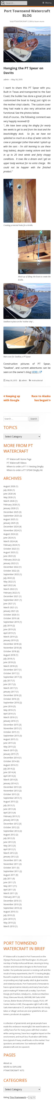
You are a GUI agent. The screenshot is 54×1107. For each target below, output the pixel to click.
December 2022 (10, 567)
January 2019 (9, 640)
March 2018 (9, 666)
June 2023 (8, 556)
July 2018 (7, 658)
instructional (37, 380)
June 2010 (8, 918)
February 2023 (10, 559)
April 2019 (8, 633)
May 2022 (8, 581)
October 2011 (9, 867)
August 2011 (9, 875)
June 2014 (8, 772)
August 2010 (9, 911)
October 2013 (9, 794)
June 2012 (8, 842)
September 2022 (11, 574)
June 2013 (8, 809)
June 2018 (8, 662)
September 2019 (11, 622)
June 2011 (8, 882)
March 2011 (9, 893)
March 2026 (9, 501)
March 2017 (9, 688)
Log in (32, 1097)
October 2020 (9, 614)
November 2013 (11, 790)
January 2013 (9, 819)
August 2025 (9, 519)
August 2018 (9, 655)
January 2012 (9, 856)
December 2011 (10, 860)
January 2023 (9, 563)
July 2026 (7, 490)
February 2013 (10, 816)
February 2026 (10, 504)
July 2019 (7, 625)
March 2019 (9, 636)
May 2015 (8, 746)
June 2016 (8, 706)
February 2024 (10, 545)
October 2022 (9, 570)
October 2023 (9, 548)
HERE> (37, 372)
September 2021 (11, 600)
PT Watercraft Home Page (19, 459)
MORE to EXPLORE (12, 1066)
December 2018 (10, 644)
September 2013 (11, 798)
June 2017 (8, 684)
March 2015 (9, 750)
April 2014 (8, 776)
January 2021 (9, 611)
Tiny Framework (18, 1097)
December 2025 (10, 512)
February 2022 (10, 592)
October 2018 (9, 651)
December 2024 (10, 526)
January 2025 (9, 523)
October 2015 (9, 732)
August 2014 (9, 765)
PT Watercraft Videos (16, 462)
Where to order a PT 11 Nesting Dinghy (25, 466)
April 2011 (8, 889)
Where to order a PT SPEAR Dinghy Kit (25, 470)
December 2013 (10, 787)
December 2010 (10, 900)
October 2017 (9, 673)
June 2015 (8, 742)
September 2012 (11, 831)
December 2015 (10, 724)
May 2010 (8, 922)
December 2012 (10, 823)
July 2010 (7, 915)
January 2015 (9, 754)
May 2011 (8, 886)
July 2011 (7, 878)
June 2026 (8, 493)
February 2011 (10, 896)
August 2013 (9, 801)
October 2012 (9, 827)
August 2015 (9, 739)
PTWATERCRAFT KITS (13, 1070)
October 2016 (9, 699)
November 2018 (11, 647)
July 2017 (7, 680)
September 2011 (11, 871)
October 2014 (9, 761)
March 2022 (9, 589)
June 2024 (8, 537)
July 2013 (7, 805)
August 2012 (9, 834)
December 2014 (10, 757)
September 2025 (11, 515)
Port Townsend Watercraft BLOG (27, 13)
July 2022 (7, 578)
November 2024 (11, 530)
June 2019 (8, 629)
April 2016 (8, 713)
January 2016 (9, 721)
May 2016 (8, 710)
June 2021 (8, 603)
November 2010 (11, 904)
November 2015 (11, 728)
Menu (48, 2)
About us (7, 1063)
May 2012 (8, 845)
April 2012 (8, 849)
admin (6, 79)
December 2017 (10, 669)
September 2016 (11, 702)
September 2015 (11, 735)
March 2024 (9, 541)
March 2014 (9, 779)
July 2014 (7, 768)
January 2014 (9, 783)
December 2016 (10, 695)
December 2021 (10, 596)
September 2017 (11, 677)
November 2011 (11, 864)
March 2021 (9, 607)
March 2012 (9, 853)
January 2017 (9, 691)
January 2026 (9, 508)
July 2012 (7, 838)
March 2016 (9, 717)
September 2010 (11, 908)
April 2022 (8, 585)
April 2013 (8, 812)
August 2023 (9, 552)
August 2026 (9, 486)
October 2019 (9, 618)
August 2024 (9, 534)
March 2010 (9, 926)
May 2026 (8, 497)
